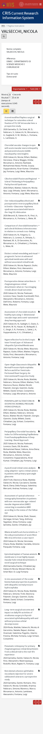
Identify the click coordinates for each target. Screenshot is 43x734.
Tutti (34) (34, 89)
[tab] (6, 111)
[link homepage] (8, 4)
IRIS (3, 26)
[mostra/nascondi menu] (40, 4)
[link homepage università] (28, 4)
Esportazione (19, 89)
